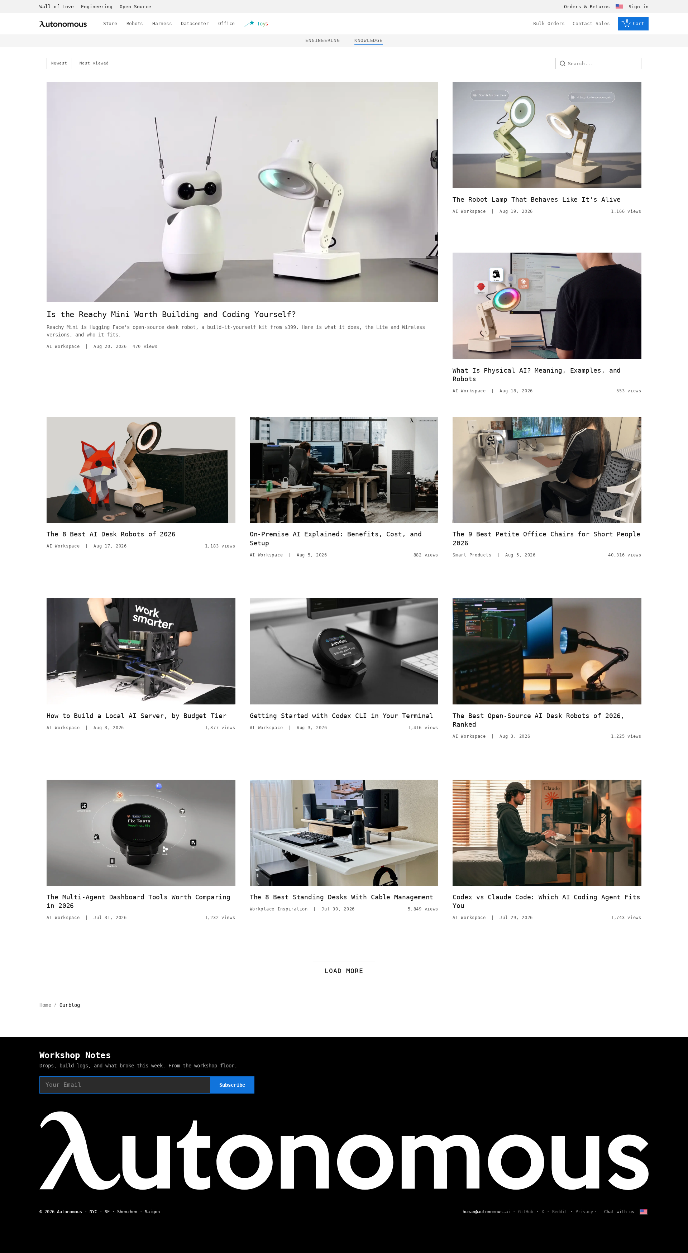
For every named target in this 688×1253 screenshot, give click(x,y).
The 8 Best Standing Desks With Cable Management (342, 897)
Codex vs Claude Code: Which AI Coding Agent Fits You (546, 901)
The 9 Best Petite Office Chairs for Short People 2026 (546, 538)
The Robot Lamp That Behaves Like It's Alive (537, 199)
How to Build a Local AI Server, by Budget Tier (136, 715)
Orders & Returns (587, 6)
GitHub (525, 1211)
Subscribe (232, 1085)
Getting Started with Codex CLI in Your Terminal (342, 715)
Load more (344, 971)
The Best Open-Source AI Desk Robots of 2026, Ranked (539, 720)
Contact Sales (591, 23)
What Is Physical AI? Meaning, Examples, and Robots (537, 375)
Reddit (559, 1211)
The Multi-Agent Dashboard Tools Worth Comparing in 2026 (138, 901)
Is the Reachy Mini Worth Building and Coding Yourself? (171, 314)
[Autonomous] (63, 24)
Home (45, 1005)
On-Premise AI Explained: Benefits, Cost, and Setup (336, 538)
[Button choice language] (619, 6)
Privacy (584, 1211)
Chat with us (619, 1211)
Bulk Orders (549, 23)
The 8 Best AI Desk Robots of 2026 (111, 534)
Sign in (639, 6)
